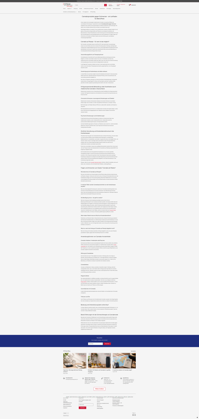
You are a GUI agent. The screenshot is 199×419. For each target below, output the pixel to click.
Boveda (96, 8)
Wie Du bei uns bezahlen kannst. (103, 403)
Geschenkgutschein (116, 8)
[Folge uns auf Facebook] (133, 415)
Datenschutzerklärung (67, 406)
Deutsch (65, 413)
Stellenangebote (100, 408)
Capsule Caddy (113, 210)
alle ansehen (133, 351)
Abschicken (107, 343)
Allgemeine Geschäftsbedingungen (67, 402)
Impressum (65, 407)
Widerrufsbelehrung (67, 404)
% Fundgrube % (85, 11)
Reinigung (75, 8)
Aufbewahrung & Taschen (88, 8)
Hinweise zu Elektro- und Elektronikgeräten (117, 403)
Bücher (79, 11)
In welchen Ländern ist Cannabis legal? (122, 370)
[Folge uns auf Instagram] (135, 415)
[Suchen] (105, 5)
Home (64, 8)
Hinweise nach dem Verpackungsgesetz (116, 400)
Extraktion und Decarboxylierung (69, 11)
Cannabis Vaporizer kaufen (96, 162)
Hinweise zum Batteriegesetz (117, 405)
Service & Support (100, 399)
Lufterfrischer (102, 8)
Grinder (80, 8)
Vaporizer (69, 8)
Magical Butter (83, 281)
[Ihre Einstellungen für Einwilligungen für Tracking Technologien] (197, 417)
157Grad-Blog (92, 11)
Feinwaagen (109, 8)
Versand (98, 401)
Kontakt (64, 399)
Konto (118, 5)
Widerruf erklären (99, 388)
